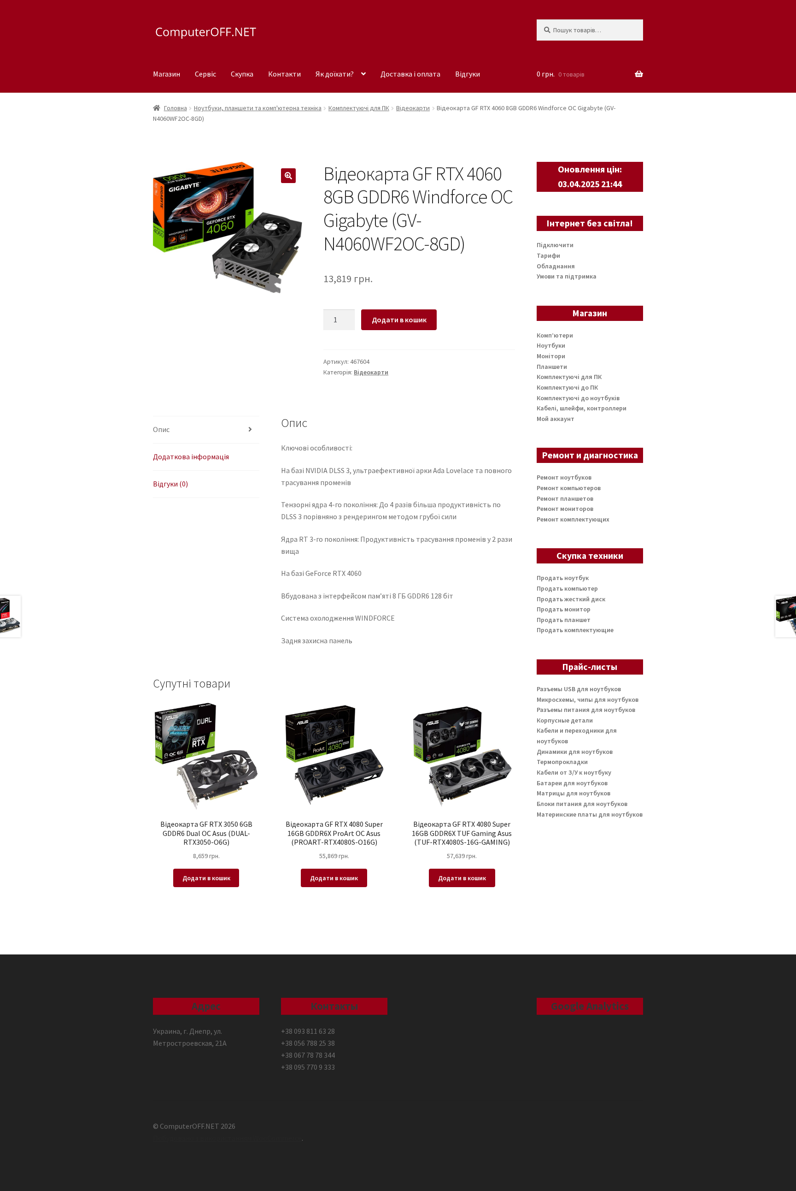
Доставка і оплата (410, 73)
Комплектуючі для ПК (358, 108)
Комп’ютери (555, 335)
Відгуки (467, 73)
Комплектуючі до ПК (567, 387)
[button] (288, 175)
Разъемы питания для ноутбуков (586, 709)
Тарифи (548, 255)
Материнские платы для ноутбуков (590, 814)
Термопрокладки (562, 762)
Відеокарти (413, 108)
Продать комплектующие (575, 630)
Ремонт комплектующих (573, 519)
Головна (175, 108)
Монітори (551, 356)
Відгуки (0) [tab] (170, 483)
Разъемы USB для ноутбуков (579, 689)
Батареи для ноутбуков (572, 783)
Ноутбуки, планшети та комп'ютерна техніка (258, 108)
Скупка (242, 73)
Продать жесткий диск (571, 599)
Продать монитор (564, 609)
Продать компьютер (567, 588)
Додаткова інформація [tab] (191, 456)
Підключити (555, 245)
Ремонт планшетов (565, 498)
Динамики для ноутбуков (575, 751)
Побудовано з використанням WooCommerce (227, 1138)
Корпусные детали (565, 720)
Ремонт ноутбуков (564, 477)
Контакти (284, 73)
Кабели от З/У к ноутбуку (574, 772)
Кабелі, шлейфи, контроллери (581, 408)
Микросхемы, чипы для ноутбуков (587, 699)
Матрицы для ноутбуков (573, 793)
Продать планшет (564, 620)
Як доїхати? (335, 73)
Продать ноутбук (563, 578)
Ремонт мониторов (565, 508)
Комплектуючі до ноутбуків (578, 398)
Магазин (166, 73)
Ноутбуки (551, 345)
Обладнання (556, 266)
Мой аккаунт (555, 419)
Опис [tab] (161, 429)
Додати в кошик (399, 319)
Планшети (552, 366)
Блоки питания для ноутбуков (582, 804)
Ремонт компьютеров (569, 488)
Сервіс (205, 73)
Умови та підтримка (567, 276)
